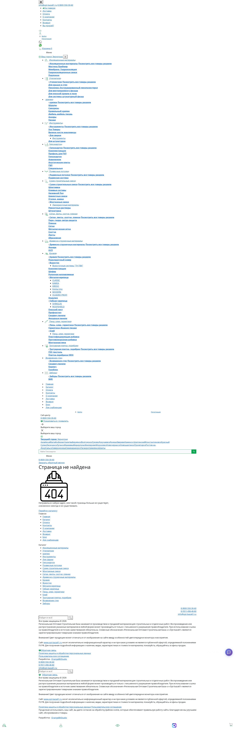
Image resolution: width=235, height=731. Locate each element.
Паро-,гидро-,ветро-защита (62, 220)
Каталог (49, 387)
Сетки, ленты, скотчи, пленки (63, 213)
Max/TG (174, 729)
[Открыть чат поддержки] (229, 652)
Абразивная (54, 238)
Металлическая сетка (59, 229)
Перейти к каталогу (48, 510)
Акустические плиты (59, 162)
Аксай (48, 442)
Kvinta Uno (57, 289)
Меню (49, 52)
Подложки (53, 75)
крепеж (49, 99)
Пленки (52, 223)
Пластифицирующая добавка (63, 336)
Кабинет (61, 728)
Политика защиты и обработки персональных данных (65, 653)
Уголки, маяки (56, 199)
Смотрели (117, 729)
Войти (44, 36)
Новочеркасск (113, 445)
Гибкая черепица (58, 300)
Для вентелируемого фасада (63, 90)
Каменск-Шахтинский (135, 442)
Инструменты (55, 123)
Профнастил (54, 312)
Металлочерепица (59, 277)
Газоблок (53, 369)
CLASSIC (56, 280)
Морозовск (101, 445)
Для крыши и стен (57, 84)
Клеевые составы (57, 190)
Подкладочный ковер (59, 259)
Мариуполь (79, 445)
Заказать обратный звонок (52, 462)
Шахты (102, 448)
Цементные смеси (57, 196)
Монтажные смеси (59, 202)
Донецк (113, 442)
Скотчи (52, 232)
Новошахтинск (127, 445)
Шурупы (52, 105)
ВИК (50, 379)
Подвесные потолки (59, 171)
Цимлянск (94, 448)
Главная (49, 384)
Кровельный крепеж (59, 111)
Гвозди (52, 120)
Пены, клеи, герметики (60, 321)
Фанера (52, 247)
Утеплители (55, 78)
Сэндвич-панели (57, 363)
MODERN (56, 292)
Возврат (46, 22)
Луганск (60, 445)
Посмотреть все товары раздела (95, 63)
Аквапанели (54, 159)
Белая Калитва (65, 442)
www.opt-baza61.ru (53, 642)
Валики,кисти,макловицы (62, 132)
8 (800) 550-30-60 (65, 5)
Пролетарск (140, 445)
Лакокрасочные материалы (65, 205)
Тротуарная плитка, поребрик (63, 345)
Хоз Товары (54, 129)
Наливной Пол (56, 193)
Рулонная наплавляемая (61, 274)
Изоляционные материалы (62, 60)
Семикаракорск (73, 448)
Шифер (52, 271)
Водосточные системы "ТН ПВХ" (67, 265)
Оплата (46, 14)
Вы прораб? (48, 25)
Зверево (121, 442)
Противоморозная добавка (62, 339)
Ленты (51, 235)
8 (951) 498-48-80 (188, 611)
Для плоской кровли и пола (62, 93)
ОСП (50, 250)
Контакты (47, 19)
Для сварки (55, 135)
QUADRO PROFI (59, 295)
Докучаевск (104, 442)
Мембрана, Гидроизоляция (62, 69)
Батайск (54, 442)
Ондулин (53, 298)
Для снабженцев (54, 407)
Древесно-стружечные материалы (65, 241)
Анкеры (52, 117)
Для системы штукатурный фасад (66, 96)
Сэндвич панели (56, 315)
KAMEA (55, 283)
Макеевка (68, 445)
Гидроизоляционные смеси (62, 72)
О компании (48, 16)
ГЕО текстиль (55, 352)
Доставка (47, 11)
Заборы (53, 372)
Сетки (51, 226)
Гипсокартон (55, 144)
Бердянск (76, 442)
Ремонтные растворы (59, 207)
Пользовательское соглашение (54, 656)
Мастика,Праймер (58, 66)
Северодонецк (59, 448)
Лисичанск (51, 445)
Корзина (231, 728)
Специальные (55, 168)
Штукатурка (54, 210)
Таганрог (85, 448)
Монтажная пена (57, 342)
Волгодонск (86, 442)
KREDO (55, 286)
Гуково (95, 442)
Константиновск (153, 442)
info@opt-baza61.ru (48, 5)
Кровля (52, 253)
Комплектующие (57, 150)
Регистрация (46, 39)
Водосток (54, 262)
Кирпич (52, 366)
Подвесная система (58, 177)
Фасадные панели (57, 318)
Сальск (48, 448)
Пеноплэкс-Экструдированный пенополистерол (73, 87)
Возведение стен (53, 358)
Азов (43, 442)
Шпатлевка (54, 187)
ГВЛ (50, 165)
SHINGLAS (57, 303)
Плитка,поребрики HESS (60, 355)
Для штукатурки (56, 141)
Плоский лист (55, 309)
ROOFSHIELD (58, 306)
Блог (48, 404)
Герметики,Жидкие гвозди (62, 328)
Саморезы (53, 108)
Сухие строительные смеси (62, 181)
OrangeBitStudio (59, 659)
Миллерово (90, 445)
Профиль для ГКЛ (57, 153)
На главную (49, 8)
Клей (52, 330)
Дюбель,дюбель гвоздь (60, 114)
